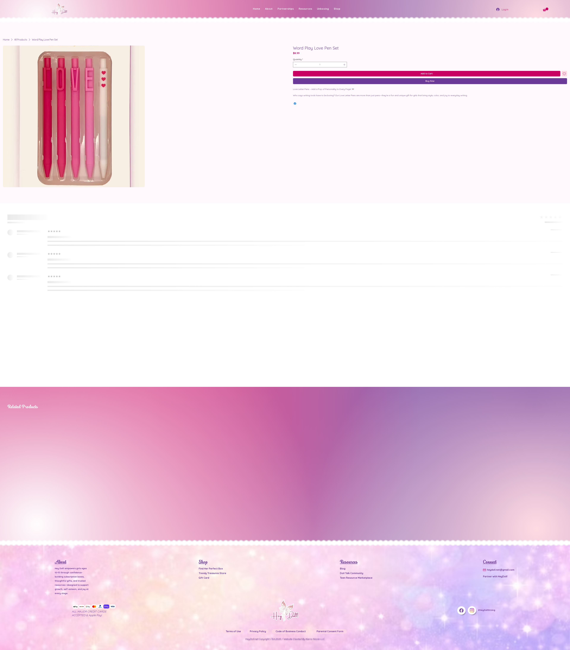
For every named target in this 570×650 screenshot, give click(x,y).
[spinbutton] (320, 71)
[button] (305, 9)
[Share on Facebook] (295, 110)
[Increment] (344, 71)
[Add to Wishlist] (564, 81)
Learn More (355, 61)
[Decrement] (295, 71)
